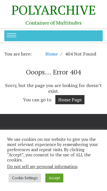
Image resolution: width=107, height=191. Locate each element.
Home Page (70, 100)
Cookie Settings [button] (25, 177)
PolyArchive (53, 9)
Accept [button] (54, 177)
